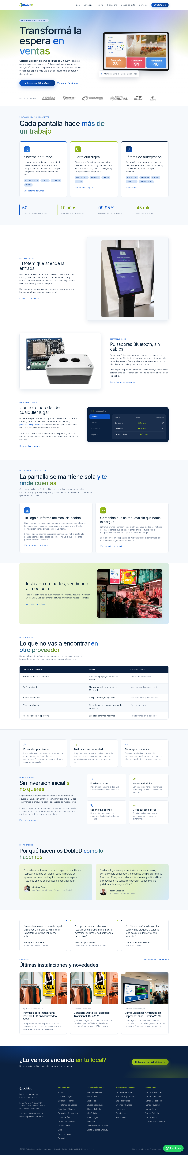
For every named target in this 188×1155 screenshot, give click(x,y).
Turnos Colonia (152, 1113)
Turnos (76, 5)
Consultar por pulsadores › (122, 382)
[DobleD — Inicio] (26, 5)
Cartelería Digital (65, 1096)
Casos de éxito (128, 5)
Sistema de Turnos (66, 1101)
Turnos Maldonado (153, 1101)
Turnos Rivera (151, 1117)
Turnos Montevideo (153, 1092)
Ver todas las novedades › (156, 959)
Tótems (99, 5)
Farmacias (120, 1109)
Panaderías (121, 1117)
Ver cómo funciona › (67, 83)
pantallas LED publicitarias (31, 424)
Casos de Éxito (64, 1117)
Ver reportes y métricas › (35, 545)
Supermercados (123, 1101)
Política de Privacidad (71, 1149)
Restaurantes (92, 1096)
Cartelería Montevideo (155, 1121)
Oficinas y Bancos (124, 1105)
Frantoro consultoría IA (159, 1149)
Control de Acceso (66, 1121)
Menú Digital (92, 1113)
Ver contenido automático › (112, 546)
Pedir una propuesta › (29, 820)
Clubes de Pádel (94, 1109)
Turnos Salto (150, 1109)
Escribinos (175, 1148)
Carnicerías (121, 1113)
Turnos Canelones (153, 1096)
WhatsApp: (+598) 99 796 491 (32, 1116)
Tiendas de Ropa (94, 1092)
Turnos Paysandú (152, 1105)
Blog (60, 1130)
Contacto (143, 5)
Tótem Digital (92, 1117)
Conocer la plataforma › (30, 446)
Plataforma (112, 5)
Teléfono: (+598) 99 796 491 (31, 1113)
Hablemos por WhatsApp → (37, 83)
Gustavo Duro (39, 887)
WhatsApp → (160, 5)
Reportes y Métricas (67, 1109)
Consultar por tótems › (29, 298)
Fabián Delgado (116, 891)
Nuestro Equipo (65, 1134)
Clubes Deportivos (95, 1105)
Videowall (91, 1121)
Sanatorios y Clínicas (125, 1096)
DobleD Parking (65, 1126)
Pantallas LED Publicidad (97, 1126)
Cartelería (88, 5)
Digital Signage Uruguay (97, 1130)
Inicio (60, 1092)
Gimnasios (91, 1101)
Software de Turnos (124, 1092)
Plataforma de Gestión (67, 1105)
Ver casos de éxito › (35, 604)
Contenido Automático (68, 1113)
